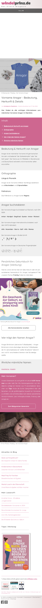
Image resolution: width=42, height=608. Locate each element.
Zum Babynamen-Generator (18, 406)
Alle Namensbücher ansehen (18, 328)
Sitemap (13, 599)
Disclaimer (36, 597)
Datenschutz (5, 599)
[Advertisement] (21, 35)
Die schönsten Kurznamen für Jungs (13, 510)
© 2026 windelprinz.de (8, 597)
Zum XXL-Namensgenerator (11, 515)
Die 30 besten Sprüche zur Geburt (12, 519)
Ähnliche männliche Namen (13, 140)
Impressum (27, 597)
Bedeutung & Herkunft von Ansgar (16, 126)
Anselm (12, 369)
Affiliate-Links (32, 579)
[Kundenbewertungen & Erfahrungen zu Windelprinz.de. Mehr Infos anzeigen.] (14, 589)
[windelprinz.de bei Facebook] (2, 603)
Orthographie (9, 130)
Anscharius (5, 369)
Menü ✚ (21, 11)
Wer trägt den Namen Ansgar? (15, 137)
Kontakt (20, 597)
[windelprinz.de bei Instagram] (6, 603)
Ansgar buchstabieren (12, 133)
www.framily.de (25, 321)
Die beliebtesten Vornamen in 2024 (13, 505)
